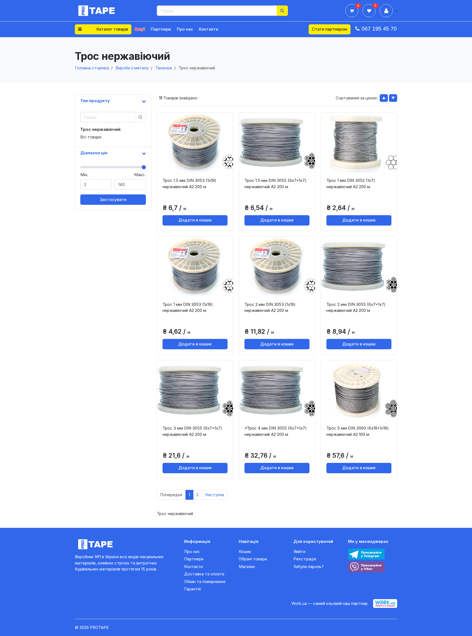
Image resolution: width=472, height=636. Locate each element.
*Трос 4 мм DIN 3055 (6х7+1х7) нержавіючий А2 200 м (275, 431)
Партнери (161, 29)
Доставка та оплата (204, 573)
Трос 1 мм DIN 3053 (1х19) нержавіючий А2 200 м (188, 307)
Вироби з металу (132, 67)
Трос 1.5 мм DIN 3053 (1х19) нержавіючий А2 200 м (189, 183)
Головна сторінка (92, 67)
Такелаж (163, 67)
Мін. (84, 174)
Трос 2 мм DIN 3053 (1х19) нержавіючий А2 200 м (270, 307)
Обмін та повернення (204, 581)
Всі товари (90, 137)
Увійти (299, 551)
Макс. (140, 174)
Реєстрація (304, 558)
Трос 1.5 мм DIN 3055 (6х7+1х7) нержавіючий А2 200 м (275, 183)
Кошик (245, 551)
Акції (139, 29)
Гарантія (192, 588)
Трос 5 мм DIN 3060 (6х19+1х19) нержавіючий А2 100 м (357, 431)
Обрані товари (253, 558)
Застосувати (113, 199)
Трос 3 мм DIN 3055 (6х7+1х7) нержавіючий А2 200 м (192, 431)
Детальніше (197, 168)
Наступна (214, 494)
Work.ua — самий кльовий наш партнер (329, 603)
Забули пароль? (308, 566)
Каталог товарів (111, 29)
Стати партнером (329, 29)
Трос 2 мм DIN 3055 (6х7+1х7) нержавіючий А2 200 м (356, 307)
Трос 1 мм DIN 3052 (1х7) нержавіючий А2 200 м (350, 183)
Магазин (247, 566)
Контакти (208, 29)
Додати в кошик (195, 220)
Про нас (185, 29)
